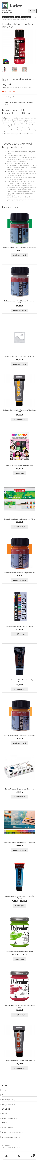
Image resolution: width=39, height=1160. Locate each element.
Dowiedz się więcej (19, 255)
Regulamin (5, 1095)
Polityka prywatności (8, 1105)
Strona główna (9, 17)
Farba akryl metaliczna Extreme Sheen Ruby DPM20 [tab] (19, 103)
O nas (4, 1090)
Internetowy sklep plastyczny (11, 1147)
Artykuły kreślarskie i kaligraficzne (12, 1132)
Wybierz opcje (19, 473)
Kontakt (4, 1113)
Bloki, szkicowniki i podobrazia (11, 1137)
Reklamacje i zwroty (8, 1100)
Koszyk (30, 1154)
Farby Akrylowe (26, 17)
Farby (17, 17)
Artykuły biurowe (7, 1127)
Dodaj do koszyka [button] (19, 419)
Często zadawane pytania (10, 1118)
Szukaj (19, 1156)
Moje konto (6, 1156)
